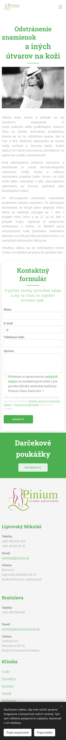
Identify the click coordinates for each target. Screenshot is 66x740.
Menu (60, 6)
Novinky (8, 686)
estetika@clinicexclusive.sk (21, 629)
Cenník (7, 693)
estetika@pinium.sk (15, 558)
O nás (6, 671)
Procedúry (9, 679)
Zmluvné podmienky (26, 404)
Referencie (9, 700)
